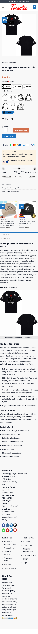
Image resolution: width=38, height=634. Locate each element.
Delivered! (32, 176)
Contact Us (27, 545)
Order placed (6, 176)
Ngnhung (9, 191)
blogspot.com (16, 453)
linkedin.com (15, 438)
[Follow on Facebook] (3, 525)
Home (4, 62)
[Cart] (34, 7)
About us (26, 541)
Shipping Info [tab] (5, 239)
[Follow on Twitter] (11, 525)
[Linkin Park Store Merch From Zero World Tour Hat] (27, 209)
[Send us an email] (15, 525)
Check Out (9, 136)
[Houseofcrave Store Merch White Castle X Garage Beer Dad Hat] (8, 209)
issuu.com (11, 449)
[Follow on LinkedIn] (11, 530)
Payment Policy (29, 555)
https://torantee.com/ (19, 430)
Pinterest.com (16, 445)
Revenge (15, 191)
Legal (25, 563)
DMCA (25, 559)
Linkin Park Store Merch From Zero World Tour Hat (27, 223)
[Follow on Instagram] (7, 525)
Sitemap (7, 564)
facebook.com (17, 442)
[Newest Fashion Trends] (19, 7)
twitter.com (15, 434)
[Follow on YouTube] (15, 530)
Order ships (19, 177)
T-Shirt (19, 188)
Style (4, 91)
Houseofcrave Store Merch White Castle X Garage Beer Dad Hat (8, 223)
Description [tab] (4, 234)
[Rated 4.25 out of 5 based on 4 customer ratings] (19, 77)
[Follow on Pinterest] (7, 530)
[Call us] (3, 530)
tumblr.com (14, 456)
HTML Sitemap (10, 568)
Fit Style (5, 82)
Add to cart (21, 130)
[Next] (36, 216)
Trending (12, 62)
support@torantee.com (17, 473)
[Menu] (3, 6)
